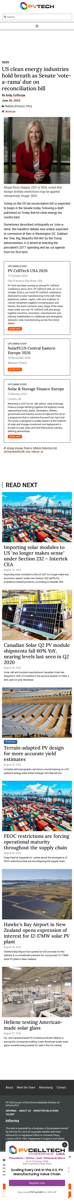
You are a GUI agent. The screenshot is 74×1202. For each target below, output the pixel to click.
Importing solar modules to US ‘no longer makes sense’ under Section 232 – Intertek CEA (36, 555)
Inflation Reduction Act (45, 448)
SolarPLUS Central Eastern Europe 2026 (31, 350)
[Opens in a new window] (12, 1120)
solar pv (35, 451)
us (42, 451)
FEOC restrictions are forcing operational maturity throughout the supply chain (36, 842)
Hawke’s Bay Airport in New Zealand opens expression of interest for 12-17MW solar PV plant (37, 933)
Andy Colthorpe (15, 95)
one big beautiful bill (14, 451)
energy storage (15, 448)
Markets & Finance (15, 106)
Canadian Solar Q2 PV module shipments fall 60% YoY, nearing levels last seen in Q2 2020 (37, 653)
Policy (29, 106)
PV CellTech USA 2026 (28, 270)
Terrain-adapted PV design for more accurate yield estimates (34, 753)
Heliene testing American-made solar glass (33, 1025)
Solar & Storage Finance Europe (36, 388)
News (5, 62)
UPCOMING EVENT (17, 266)
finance (28, 448)
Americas (10, 111)
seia (28, 451)
